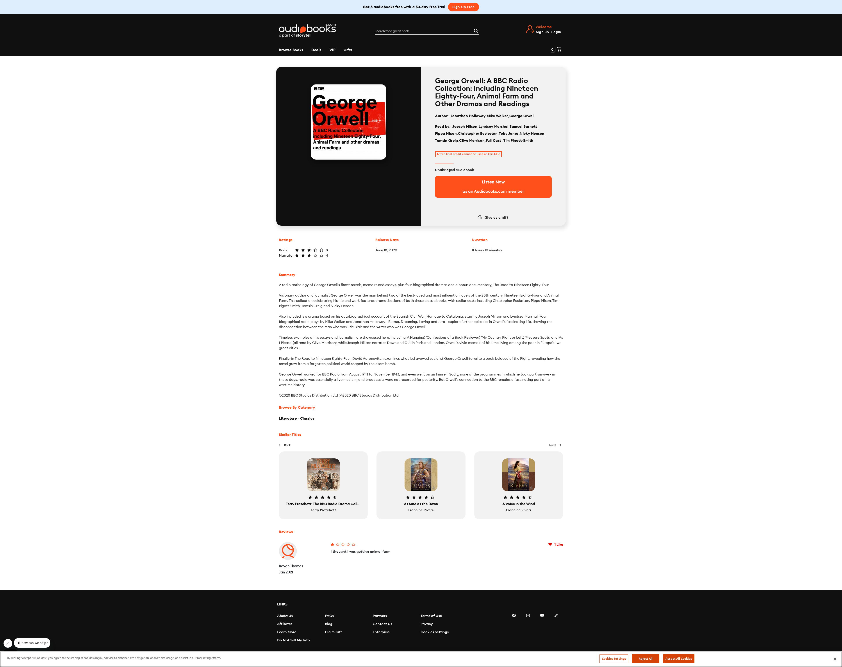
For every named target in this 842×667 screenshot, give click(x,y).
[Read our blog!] (556, 628)
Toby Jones (509, 133)
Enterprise (381, 632)
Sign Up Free (463, 7)
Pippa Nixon (446, 133)
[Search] (476, 30)
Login (556, 32)
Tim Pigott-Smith (518, 140)
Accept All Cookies (678, 659)
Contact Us (382, 624)
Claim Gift (333, 632)
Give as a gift (496, 217)
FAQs (329, 616)
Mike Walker (497, 116)
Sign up (542, 32)
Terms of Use (431, 616)
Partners (380, 616)
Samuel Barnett (523, 126)
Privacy (427, 624)
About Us (285, 616)
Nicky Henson (532, 133)
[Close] (835, 658)
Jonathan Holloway (468, 116)
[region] (421, 659)
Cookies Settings (435, 632)
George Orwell (522, 116)
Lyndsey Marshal (493, 126)
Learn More (286, 632)
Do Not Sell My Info (293, 640)
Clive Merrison (472, 140)
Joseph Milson (464, 126)
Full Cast (494, 140)
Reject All (646, 659)
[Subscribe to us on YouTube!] (542, 628)
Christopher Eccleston (478, 133)
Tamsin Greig (446, 140)
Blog (328, 624)
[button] (285, 445)
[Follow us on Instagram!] (528, 628)
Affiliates (284, 624)
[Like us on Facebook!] (514, 628)
